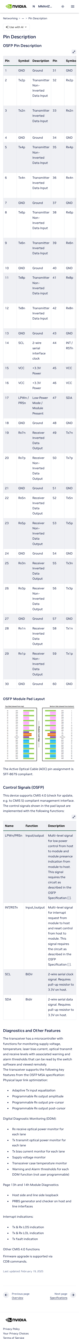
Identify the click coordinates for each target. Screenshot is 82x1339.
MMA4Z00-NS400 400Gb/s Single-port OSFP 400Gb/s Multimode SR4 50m (45, 6)
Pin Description (37, 18)
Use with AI (16, 27)
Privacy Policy (11, 1329)
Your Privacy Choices (16, 1333)
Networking (34, 6)
